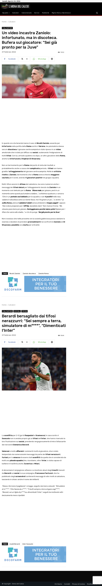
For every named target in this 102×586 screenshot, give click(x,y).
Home (4, 22)
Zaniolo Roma (43, 273)
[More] (52, 59)
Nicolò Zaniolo (15, 273)
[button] (97, 13)
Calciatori (11, 22)
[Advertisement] (34, 120)
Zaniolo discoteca (29, 273)
